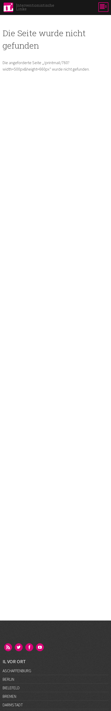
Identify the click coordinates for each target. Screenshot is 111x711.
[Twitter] (19, 647)
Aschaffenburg (17, 670)
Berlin (8, 679)
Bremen (9, 696)
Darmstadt (13, 704)
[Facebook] (29, 647)
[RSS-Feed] (8, 647)
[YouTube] (40, 647)
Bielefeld (11, 687)
